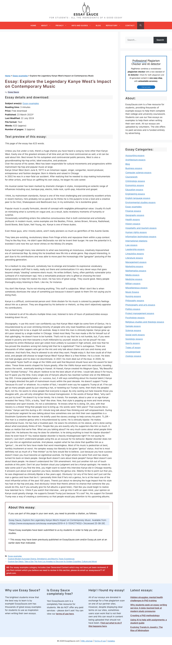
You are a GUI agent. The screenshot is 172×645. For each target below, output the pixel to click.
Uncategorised (132, 352)
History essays (132, 224)
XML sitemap (87, 641)
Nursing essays (133, 296)
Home (33, 25)
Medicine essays (133, 279)
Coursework (131, 177)
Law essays (131, 245)
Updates (111, 641)
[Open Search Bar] (140, 25)
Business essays (133, 168)
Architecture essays (135, 160)
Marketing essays (134, 266)
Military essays (132, 283)
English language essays (137, 198)
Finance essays (133, 211)
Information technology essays (140, 236)
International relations (136, 241)
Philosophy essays (134, 300)
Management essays (135, 262)
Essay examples (31, 103)
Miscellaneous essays (136, 288)
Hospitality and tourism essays (141, 228)
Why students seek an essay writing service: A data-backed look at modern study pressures (148, 608)
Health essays (132, 219)
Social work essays (135, 334)
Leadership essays (134, 249)
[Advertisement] (59, 55)
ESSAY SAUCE (86, 14)
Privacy (60, 25)
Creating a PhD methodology (145, 615)
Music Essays (132, 292)
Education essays (134, 189)
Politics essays (132, 309)
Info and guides (80, 25)
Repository (111, 25)
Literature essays (134, 258)
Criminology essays (135, 181)
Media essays (132, 275)
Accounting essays (134, 155)
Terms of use (100, 641)
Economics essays (134, 185)
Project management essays (139, 313)
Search (160, 40)
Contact (130, 25)
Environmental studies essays (140, 202)
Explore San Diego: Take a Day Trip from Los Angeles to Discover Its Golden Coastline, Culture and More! (52, 561)
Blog (98, 25)
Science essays (133, 330)
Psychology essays (135, 317)
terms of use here (65, 613)
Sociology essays (134, 339)
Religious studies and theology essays (144, 322)
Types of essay (133, 347)
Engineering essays (135, 194)
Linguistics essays (134, 253)
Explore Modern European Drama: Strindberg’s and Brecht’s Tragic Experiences (41, 559)
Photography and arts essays (140, 305)
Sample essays (133, 326)
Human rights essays (136, 232)
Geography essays (134, 215)
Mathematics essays (135, 270)
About (44, 25)
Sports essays (132, 343)
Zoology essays (133, 356)
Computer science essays (138, 172)
